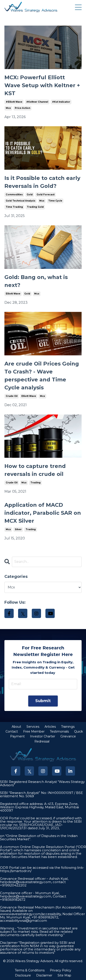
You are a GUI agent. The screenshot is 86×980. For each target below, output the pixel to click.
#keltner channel (37, 101)
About (16, 727)
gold (30, 194)
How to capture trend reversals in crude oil (35, 470)
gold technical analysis (20, 200)
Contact (12, 731)
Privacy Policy (60, 970)
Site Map (64, 975)
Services (32, 727)
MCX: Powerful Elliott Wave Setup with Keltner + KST (42, 85)
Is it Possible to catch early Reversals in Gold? (42, 182)
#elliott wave (14, 101)
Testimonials (59, 731)
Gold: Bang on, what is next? (36, 281)
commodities (14, 194)
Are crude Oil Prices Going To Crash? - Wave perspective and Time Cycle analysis (41, 375)
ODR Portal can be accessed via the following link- (42, 867)
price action (22, 108)
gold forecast (45, 194)
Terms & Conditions (30, 970)
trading (35, 482)
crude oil (11, 396)
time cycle (55, 200)
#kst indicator (61, 101)
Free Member (34, 731)
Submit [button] (43, 700)
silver (18, 529)
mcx (8, 108)
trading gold (35, 206)
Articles (50, 727)
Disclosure (23, 975)
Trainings (68, 727)
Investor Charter (42, 736)
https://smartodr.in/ (16, 871)
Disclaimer (44, 975)
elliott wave (13, 293)
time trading (14, 206)
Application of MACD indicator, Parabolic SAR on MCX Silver (42, 513)
